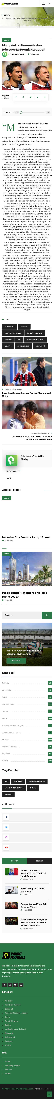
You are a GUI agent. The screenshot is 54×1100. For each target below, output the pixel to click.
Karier (8, 1073)
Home (7, 1061)
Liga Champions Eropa (14, 788)
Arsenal (24, 327)
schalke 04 (40, 346)
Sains (4, 697)
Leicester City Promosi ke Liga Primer (26, 537)
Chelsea (33, 788)
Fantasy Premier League (12, 725)
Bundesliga (10, 327)
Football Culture (9, 746)
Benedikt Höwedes (34, 333)
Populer (14, 861)
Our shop (16, 661)
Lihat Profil (12, 471)
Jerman (8, 346)
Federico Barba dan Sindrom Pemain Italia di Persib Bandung (33, 873)
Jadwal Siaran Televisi (11, 732)
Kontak (8, 1069)
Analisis (5, 739)
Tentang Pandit (12, 1065)
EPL (19, 339)
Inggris (8, 339)
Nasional (6, 753)
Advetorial (6, 690)
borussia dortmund (35, 339)
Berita (7, 15)
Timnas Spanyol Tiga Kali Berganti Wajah (33, 905)
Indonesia (18, 781)
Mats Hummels (23, 346)
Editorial (5, 683)
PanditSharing (8, 704)
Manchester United (13, 333)
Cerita (5, 760)
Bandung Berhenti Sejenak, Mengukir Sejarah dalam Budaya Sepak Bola (34, 922)
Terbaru (5, 711)
